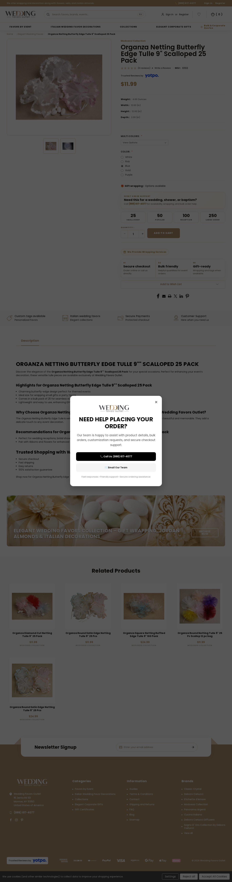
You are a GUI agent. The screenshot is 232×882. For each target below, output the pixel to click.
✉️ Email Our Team (116, 467)
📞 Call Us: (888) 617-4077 (116, 456)
